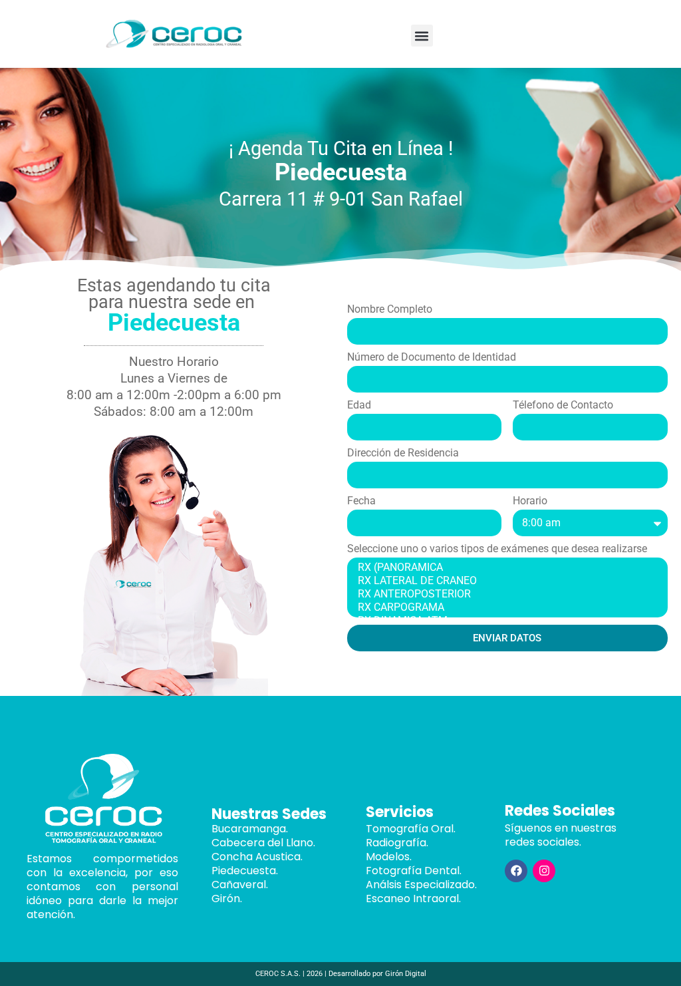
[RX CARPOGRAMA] (505, 607)
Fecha (361, 501)
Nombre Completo (389, 309)
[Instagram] (544, 871)
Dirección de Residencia (403, 453)
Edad (359, 405)
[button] (422, 36)
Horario (530, 501)
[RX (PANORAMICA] (505, 567)
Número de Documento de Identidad (431, 357)
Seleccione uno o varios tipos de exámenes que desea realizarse (497, 549)
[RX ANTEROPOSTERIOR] (505, 594)
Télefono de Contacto (563, 405)
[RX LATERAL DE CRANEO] (505, 580)
